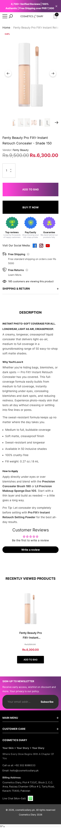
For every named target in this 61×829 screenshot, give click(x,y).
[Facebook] (35, 245)
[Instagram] (41, 245)
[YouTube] (48, 245)
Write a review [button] (30, 549)
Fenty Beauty (21, 150)
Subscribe (47, 701)
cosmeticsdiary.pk (25, 809)
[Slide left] (8, 73)
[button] (10, 16)
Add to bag (30, 189)
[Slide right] (53, 73)
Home (6, 27)
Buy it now (30, 207)
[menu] (4, 16)
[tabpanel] (30, 625)
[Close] (56, 6)
